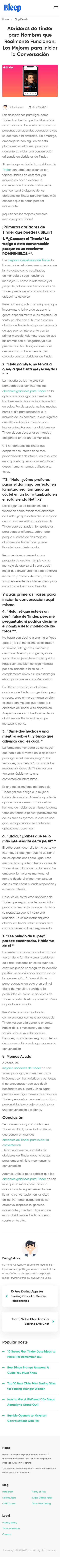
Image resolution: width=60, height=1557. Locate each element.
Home (5, 19)
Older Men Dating (41, 1503)
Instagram (7, 1492)
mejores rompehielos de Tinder (29, 260)
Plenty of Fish (39, 1492)
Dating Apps (9, 1498)
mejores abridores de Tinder (21, 1068)
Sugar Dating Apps (42, 1498)
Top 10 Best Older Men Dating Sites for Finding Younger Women (31, 1386)
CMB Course (9, 1503)
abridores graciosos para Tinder (24, 391)
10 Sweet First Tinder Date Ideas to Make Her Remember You (31, 1354)
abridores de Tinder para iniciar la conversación (25, 1143)
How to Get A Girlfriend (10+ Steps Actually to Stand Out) (31, 1402)
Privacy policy (9, 1523)
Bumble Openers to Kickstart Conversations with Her (26, 1418)
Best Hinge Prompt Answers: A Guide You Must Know (28, 1370)
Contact (6, 1534)
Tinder (6, 169)
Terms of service (11, 1528)
